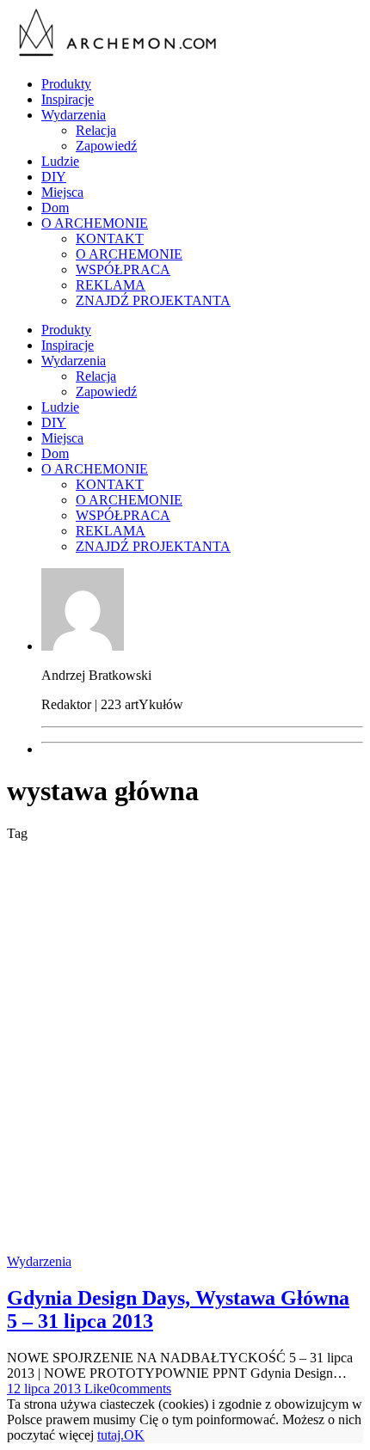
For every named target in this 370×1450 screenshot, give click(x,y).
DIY (53, 176)
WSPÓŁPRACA (123, 269)
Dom (55, 207)
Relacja (96, 130)
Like (95, 1388)
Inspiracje (67, 99)
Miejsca (62, 192)
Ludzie (60, 161)
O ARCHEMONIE (94, 223)
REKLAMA (110, 285)
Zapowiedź (106, 145)
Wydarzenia (73, 114)
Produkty (66, 83)
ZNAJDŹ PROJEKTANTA (153, 300)
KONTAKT (110, 238)
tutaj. (110, 1435)
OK (134, 1435)
